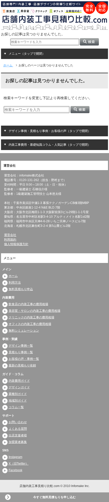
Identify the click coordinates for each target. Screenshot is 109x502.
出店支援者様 (18, 435)
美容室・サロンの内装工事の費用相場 (34, 311)
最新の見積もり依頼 (22, 365)
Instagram (15, 457)
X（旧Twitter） (19, 463)
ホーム (13, 276)
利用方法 (15, 282)
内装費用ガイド (19, 380)
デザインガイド (19, 387)
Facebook (15, 470)
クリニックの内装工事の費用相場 (31, 317)
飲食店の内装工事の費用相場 (28, 304)
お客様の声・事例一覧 (24, 359)
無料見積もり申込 (21, 289)
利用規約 (10, 239)
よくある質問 (18, 429)
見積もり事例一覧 (21, 352)
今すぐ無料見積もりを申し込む (54, 497)
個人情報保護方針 (16, 244)
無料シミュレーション (24, 330)
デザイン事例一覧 (21, 345)
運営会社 (10, 235)
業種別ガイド (18, 394)
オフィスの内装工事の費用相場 (30, 324)
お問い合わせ (18, 422)
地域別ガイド (18, 400)
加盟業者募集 (18, 442)
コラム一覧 (16, 407)
